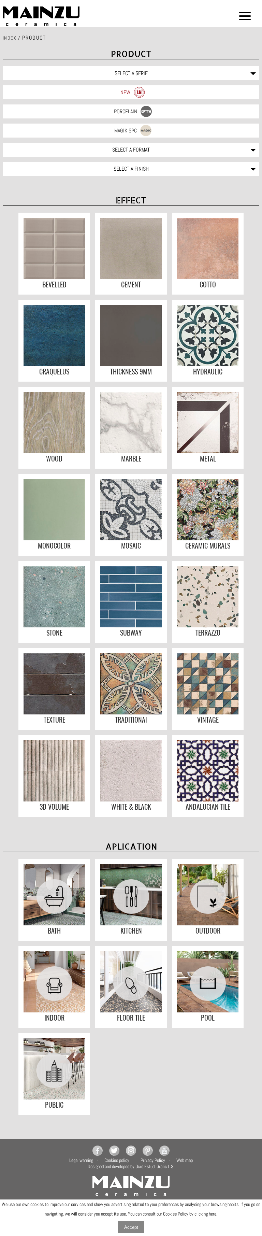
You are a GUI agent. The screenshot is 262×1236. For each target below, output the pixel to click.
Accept (131, 1227)
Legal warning (81, 1160)
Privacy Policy (153, 1160)
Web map (184, 1160)
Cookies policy (116, 1160)
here (212, 1214)
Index (10, 38)
